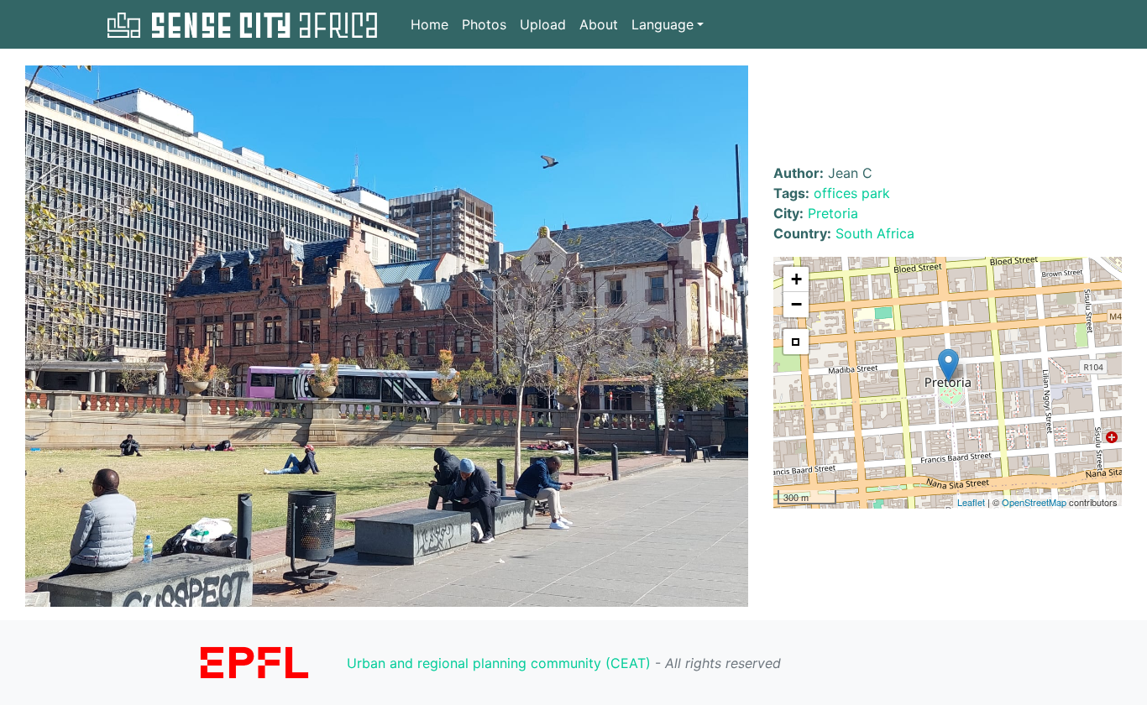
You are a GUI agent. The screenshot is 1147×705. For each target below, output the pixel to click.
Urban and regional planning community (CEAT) (499, 663)
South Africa (874, 233)
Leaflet (971, 502)
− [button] (796, 304)
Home (429, 24)
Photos (484, 24)
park (876, 193)
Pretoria (833, 213)
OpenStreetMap (1034, 502)
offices (835, 193)
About (598, 24)
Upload (543, 24)
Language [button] (662, 24)
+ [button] (796, 279)
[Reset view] (796, 341)
